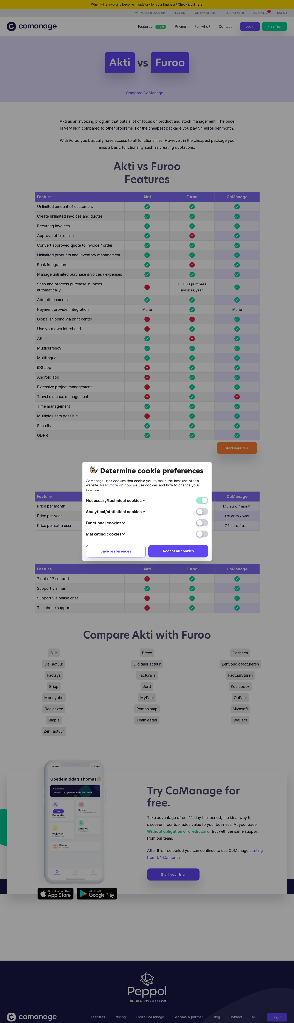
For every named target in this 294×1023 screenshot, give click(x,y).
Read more (109, 485)
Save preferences (116, 551)
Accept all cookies (178, 551)
